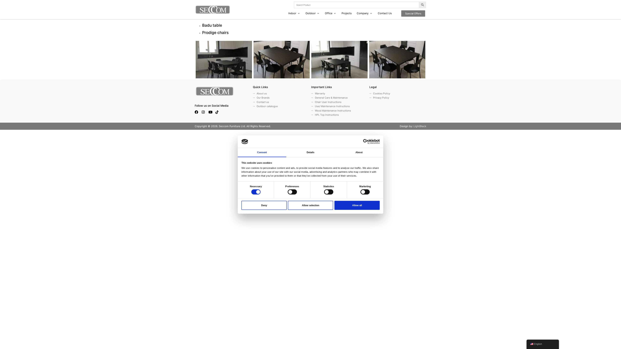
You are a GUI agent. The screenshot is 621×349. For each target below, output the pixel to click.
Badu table (212, 25)
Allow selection (310, 205)
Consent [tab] (262, 152)
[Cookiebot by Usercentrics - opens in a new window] (365, 141)
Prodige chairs (215, 32)
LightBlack (420, 126)
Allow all (357, 205)
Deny (264, 205)
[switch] (292, 192)
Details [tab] (311, 152)
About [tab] (359, 152)
